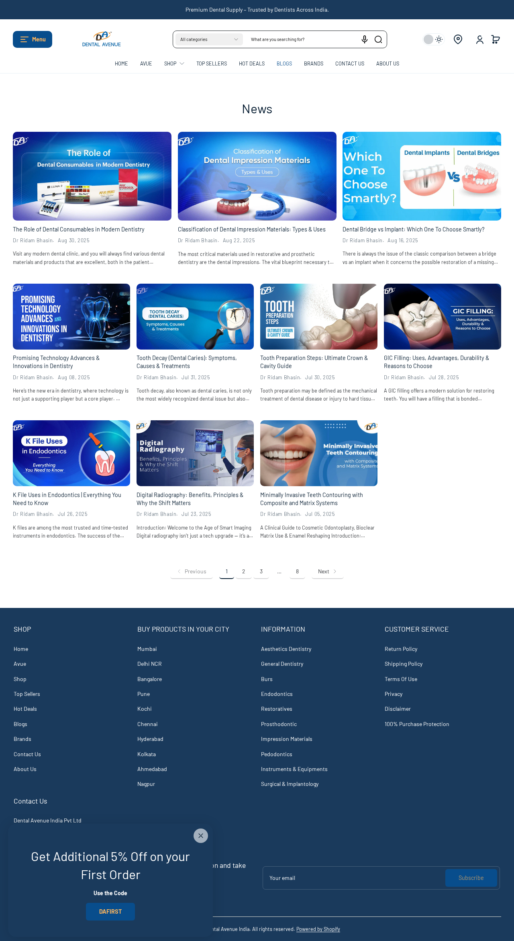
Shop (20, 678)
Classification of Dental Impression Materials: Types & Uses (252, 229)
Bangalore (149, 678)
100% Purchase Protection (417, 723)
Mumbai (147, 648)
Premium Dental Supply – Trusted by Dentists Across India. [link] (257, 9)
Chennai (147, 723)
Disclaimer (398, 708)
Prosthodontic (279, 723)
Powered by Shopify (318, 929)
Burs (267, 678)
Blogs (20, 723)
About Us (25, 768)
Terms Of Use (401, 678)
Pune (143, 693)
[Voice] (364, 39)
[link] (191, 571)
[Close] (201, 835)
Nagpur (146, 783)
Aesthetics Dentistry (286, 648)
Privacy (393, 693)
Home (21, 648)
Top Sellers (27, 693)
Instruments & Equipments (294, 768)
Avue (20, 663)
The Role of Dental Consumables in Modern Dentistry (79, 229)
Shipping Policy (403, 663)
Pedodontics (276, 754)
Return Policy (401, 648)
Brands (22, 738)
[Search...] (378, 39)
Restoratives (276, 708)
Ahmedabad (152, 768)
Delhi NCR (149, 663)
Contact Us (27, 754)
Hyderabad (150, 738)
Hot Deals (25, 708)
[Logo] (97, 39)
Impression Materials (286, 738)
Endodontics (277, 693)
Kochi (144, 708)
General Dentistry (282, 663)
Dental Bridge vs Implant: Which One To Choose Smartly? (414, 229)
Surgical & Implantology (289, 783)
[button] (32, 39)
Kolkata (146, 754)
